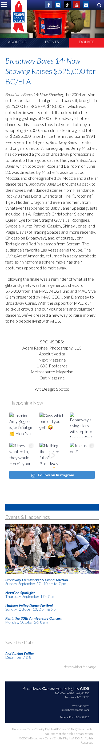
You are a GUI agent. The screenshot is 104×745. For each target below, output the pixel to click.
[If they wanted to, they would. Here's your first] (21, 455)
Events (52, 42)
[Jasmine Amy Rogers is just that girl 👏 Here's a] (21, 425)
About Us (17, 42)
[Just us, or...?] (82, 455)
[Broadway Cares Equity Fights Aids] (19, 16)
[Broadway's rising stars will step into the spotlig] (82, 425)
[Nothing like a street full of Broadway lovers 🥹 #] (51, 455)
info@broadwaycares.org (75, 709)
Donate (86, 42)
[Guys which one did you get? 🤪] (51, 425)
